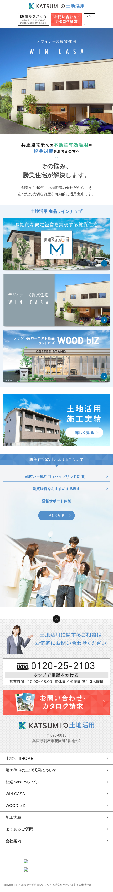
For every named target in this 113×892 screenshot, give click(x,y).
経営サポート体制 (56, 501)
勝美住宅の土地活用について (31, 770)
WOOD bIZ (15, 805)
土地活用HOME (19, 758)
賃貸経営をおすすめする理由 (56, 489)
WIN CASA (15, 793)
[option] (56, 81)
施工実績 (13, 817)
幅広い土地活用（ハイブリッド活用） (56, 477)
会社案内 (13, 841)
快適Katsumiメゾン (22, 782)
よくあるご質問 (19, 829)
